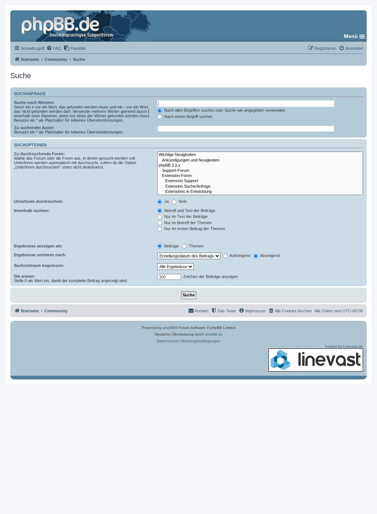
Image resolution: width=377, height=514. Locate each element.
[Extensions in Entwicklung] (260, 191)
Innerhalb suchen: (31, 210)
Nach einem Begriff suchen (187, 116)
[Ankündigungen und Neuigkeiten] (260, 160)
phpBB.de (214, 334)
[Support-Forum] (260, 170)
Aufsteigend (239, 255)
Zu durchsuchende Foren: (39, 154)
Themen (196, 246)
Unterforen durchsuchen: (38, 201)
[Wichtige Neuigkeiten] (260, 154)
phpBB (169, 328)
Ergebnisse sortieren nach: (40, 255)
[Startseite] (68, 25)
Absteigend (269, 255)
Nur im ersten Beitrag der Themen (194, 228)
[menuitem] (53, 48)
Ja (166, 201)
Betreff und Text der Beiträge (189, 210)
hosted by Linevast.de (344, 346)
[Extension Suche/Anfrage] (260, 186)
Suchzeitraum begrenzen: (39, 265)
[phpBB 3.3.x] (260, 165)
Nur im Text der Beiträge (185, 216)
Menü (351, 36)
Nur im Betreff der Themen (187, 222)
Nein (182, 201)
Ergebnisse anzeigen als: (38, 246)
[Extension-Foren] (260, 175)
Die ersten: (24, 276)
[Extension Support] (260, 181)
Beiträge (171, 246)
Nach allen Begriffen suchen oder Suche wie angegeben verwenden (224, 110)
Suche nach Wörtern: (34, 102)
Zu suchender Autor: (34, 127)
